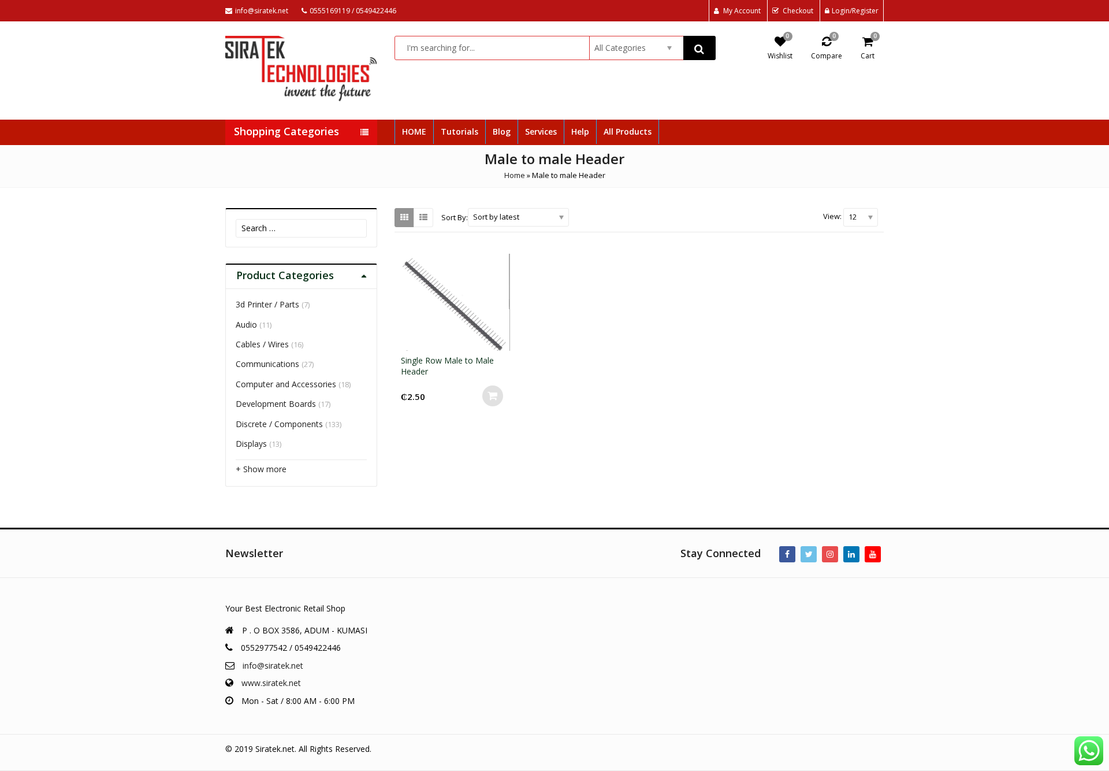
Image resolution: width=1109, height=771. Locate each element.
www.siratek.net (271, 682)
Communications (267, 363)
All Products (628, 131)
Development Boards (276, 403)
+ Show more (261, 469)
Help (580, 131)
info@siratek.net (273, 665)
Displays (251, 443)
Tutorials (459, 131)
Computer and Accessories (286, 384)
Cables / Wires (262, 344)
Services (541, 131)
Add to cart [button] (492, 396)
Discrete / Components (279, 423)
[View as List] (423, 217)
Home (514, 175)
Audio (246, 324)
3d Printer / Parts (267, 304)
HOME (414, 131)
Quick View (460, 360)
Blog (502, 131)
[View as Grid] (404, 217)
